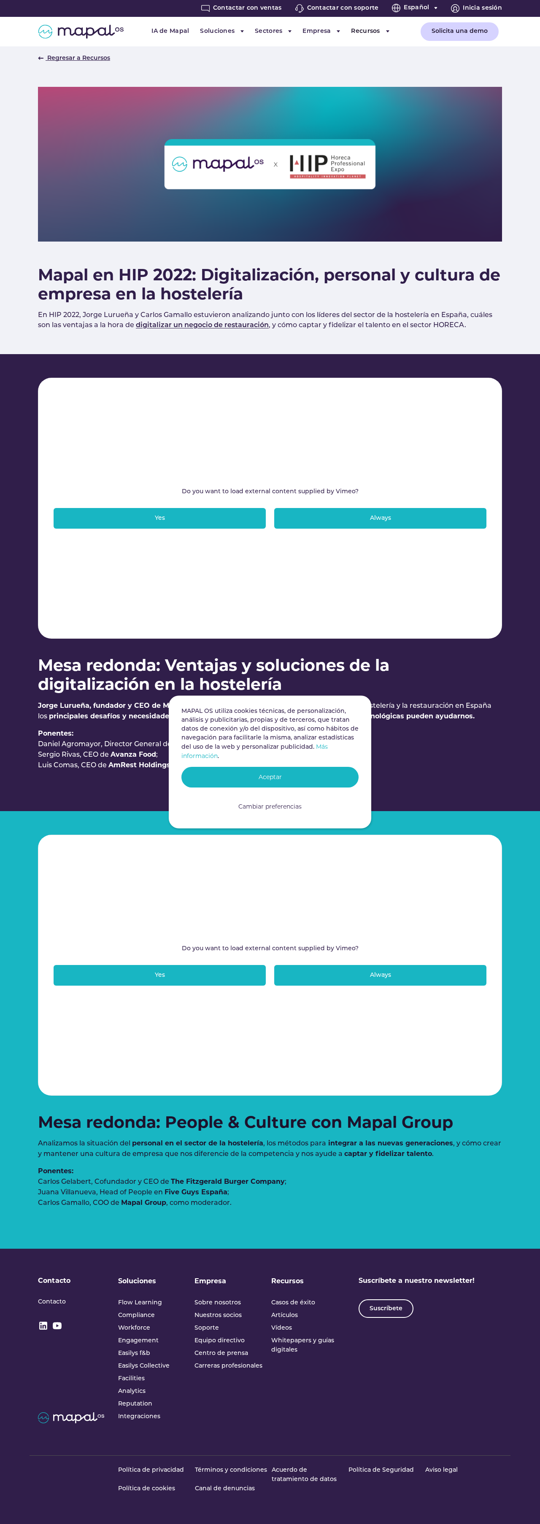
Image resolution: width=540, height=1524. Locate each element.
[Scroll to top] (521, 1505)
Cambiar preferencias (270, 806)
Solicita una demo (460, 31)
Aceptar (270, 777)
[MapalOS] (81, 31)
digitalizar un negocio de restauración (202, 325)
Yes (160, 518)
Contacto (54, 1281)
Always (380, 518)
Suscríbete (386, 1309)
